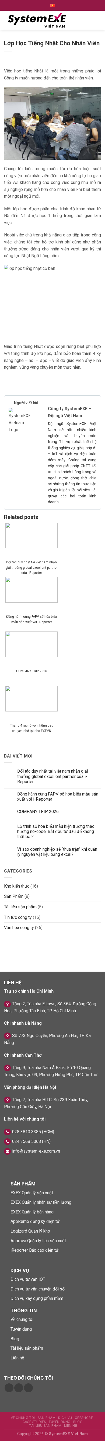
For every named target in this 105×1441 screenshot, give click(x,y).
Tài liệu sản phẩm (20, 906)
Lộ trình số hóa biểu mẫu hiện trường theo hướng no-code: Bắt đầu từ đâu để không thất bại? (55, 831)
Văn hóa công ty (19, 927)
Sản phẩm (47, 1418)
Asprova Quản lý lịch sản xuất (38, 1240)
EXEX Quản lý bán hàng (32, 1212)
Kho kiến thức (16, 886)
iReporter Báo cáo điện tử (34, 1250)
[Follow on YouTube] (28, 1387)
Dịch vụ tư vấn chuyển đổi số (37, 1289)
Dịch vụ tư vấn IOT (27, 1279)
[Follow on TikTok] (18, 1387)
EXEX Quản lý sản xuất (31, 1192)
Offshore (84, 1418)
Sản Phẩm (13, 896)
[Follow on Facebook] (9, 1387)
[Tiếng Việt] (52, 5)
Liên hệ (17, 1357)
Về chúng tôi (21, 1319)
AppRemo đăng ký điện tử (35, 1221)
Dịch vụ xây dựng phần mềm (36, 1298)
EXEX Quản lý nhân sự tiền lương (40, 1202)
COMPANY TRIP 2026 (31, 671)
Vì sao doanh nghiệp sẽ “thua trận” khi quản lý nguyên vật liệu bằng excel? (57, 852)
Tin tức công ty (18, 917)
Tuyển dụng (21, 1329)
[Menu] (94, 20)
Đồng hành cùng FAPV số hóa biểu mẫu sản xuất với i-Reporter (31, 619)
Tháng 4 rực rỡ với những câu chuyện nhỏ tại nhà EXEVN (31, 728)
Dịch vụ (65, 1418)
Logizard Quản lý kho (30, 1231)
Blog (14, 1338)
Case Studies (34, 1422)
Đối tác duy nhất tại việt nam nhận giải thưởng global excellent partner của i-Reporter (31, 567)
